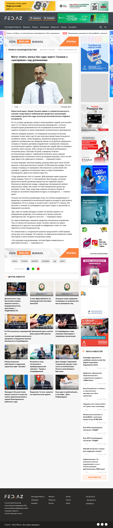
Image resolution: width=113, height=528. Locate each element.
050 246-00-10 (91, 500)
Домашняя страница (47, 50)
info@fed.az (90, 504)
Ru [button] (105, 27)
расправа (45, 261)
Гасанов (24, 261)
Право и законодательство (67, 50)
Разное (64, 27)
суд (54, 261)
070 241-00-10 (90, 497)
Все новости (95, 477)
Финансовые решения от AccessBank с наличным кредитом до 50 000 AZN (73, 33)
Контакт (51, 503)
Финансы (26, 27)
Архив (68, 503)
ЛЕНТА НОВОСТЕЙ (94, 351)
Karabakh (50, 18)
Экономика (44, 27)
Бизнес (35, 27)
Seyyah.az (37, 18)
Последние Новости (13, 27)
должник (35, 261)
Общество (55, 27)
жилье (15, 261)
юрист (62, 261)
